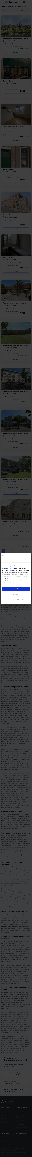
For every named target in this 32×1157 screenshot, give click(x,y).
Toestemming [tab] (6, 560)
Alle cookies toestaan (16, 589)
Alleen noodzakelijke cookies (16, 600)
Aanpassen (15, 594)
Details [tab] (15, 560)
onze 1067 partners (12, 568)
